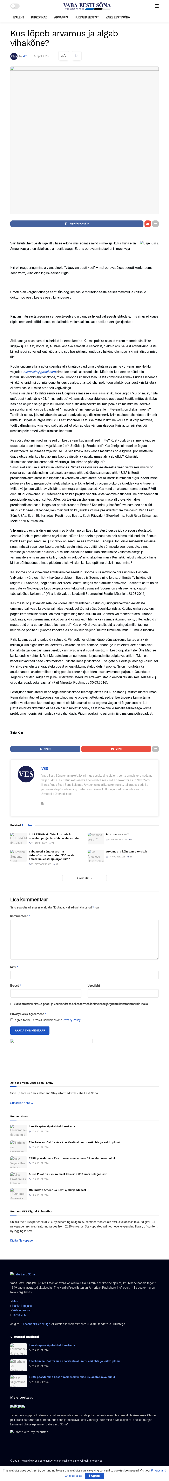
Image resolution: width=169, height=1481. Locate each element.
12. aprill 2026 (39, 843)
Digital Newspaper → (23, 1240)
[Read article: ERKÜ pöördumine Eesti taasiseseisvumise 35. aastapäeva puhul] (18, 1162)
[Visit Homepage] (87, 6)
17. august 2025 (116, 857)
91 (56, 864)
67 (132, 839)
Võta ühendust (22, 1310)
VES (25, 56)
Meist (16, 1301)
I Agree (94, 1475)
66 (130, 857)
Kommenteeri (20, 916)
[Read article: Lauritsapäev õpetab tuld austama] (18, 1130)
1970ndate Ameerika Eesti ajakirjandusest (57, 1190)
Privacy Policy (71, 1020)
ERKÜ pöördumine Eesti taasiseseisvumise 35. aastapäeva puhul (72, 1158)
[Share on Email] (147, 223)
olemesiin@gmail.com (39, 372)
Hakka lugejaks (22, 1305)
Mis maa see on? (117, 834)
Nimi (14, 967)
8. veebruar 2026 (117, 839)
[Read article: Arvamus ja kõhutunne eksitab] (96, 856)
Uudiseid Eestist (87, 17)
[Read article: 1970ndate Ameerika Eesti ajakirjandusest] (18, 1194)
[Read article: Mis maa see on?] (96, 838)
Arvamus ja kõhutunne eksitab (126, 851)
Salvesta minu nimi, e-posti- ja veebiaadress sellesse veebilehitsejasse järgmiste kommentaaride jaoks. (81, 1004)
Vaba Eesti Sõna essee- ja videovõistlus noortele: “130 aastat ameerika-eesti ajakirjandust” (52, 855)
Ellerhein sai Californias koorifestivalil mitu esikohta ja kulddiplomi (74, 1142)
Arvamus (61, 17)
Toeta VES (19, 1315)
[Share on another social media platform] (155, 223)
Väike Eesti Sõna (118, 17)
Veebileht (94, 985)
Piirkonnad (39, 17)
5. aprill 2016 (41, 56)
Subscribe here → (21, 1103)
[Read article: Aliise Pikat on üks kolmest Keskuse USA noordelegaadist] (18, 1178)
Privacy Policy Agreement (28, 1014)
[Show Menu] (157, 6)
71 (52, 843)
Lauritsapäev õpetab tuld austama (52, 1126)
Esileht (18, 17)
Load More (84, 878)
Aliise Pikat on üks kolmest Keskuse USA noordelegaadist (68, 1174)
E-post (15, 985)
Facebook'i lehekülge (36, 1324)
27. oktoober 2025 (41, 864)
